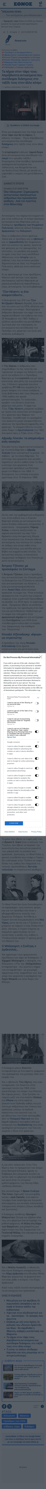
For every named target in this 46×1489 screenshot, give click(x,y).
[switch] (37, 703)
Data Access (23, 832)
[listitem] (23, 697)
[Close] (41, 657)
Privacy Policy (36, 832)
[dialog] (23, 744)
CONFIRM (14, 823)
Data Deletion (10, 832)
